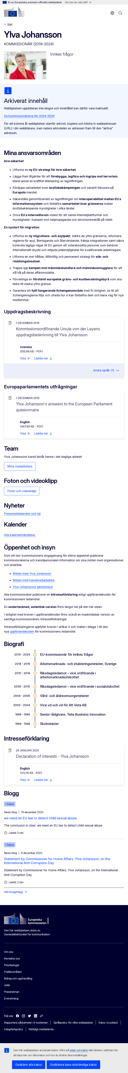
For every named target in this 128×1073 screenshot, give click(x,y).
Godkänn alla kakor (28, 1064)
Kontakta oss (12, 958)
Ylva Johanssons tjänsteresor (33, 587)
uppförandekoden (22, 631)
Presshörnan (11, 991)
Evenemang (11, 998)
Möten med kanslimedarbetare (33, 580)
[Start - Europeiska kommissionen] (14, 12)
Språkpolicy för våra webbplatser (73, 1022)
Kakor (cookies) (108, 1022)
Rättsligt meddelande (41, 1029)
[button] (25, 358)
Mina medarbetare (19, 466)
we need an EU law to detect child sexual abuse (40, 818)
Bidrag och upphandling (18, 978)
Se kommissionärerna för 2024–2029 (29, 116)
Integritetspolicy (13, 1029)
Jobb (7, 985)
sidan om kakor (79, 1050)
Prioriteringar (11, 965)
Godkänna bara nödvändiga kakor (73, 1064)
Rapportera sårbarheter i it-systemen (26, 1022)
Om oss (8, 951)
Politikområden (13, 971)
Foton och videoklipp (21, 491)
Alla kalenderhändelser (20, 535)
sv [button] (112, 13)
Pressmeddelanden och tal (22, 513)
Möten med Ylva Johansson (32, 573)
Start (9, 24)
